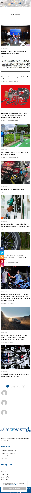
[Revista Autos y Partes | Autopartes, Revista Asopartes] (15, 3)
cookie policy (13, 484)
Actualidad (4, 48)
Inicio (2, 469)
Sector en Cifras (5, 477)
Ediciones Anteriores (6, 480)
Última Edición (4, 474)
